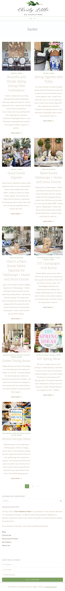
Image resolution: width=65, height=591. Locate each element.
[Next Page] (38, 486)
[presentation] (16, 56)
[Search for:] (32, 501)
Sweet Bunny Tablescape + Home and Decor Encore (48, 177)
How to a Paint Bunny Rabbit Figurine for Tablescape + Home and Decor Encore (16, 270)
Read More (16, 133)
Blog (4, 532)
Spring (20, 73)
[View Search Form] (34, 18)
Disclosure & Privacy (10, 539)
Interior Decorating (9, 355)
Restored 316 (51, 587)
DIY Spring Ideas (48, 359)
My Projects (6, 542)
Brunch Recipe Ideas (16, 439)
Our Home (20, 355)
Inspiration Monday (42, 355)
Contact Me (6, 535)
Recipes (19, 435)
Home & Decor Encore (48, 169)
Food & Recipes (6, 433)
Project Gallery (55, 257)
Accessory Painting (43, 257)
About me (6, 545)
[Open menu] (30, 18)
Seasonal (14, 73)
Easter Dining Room (16, 361)
